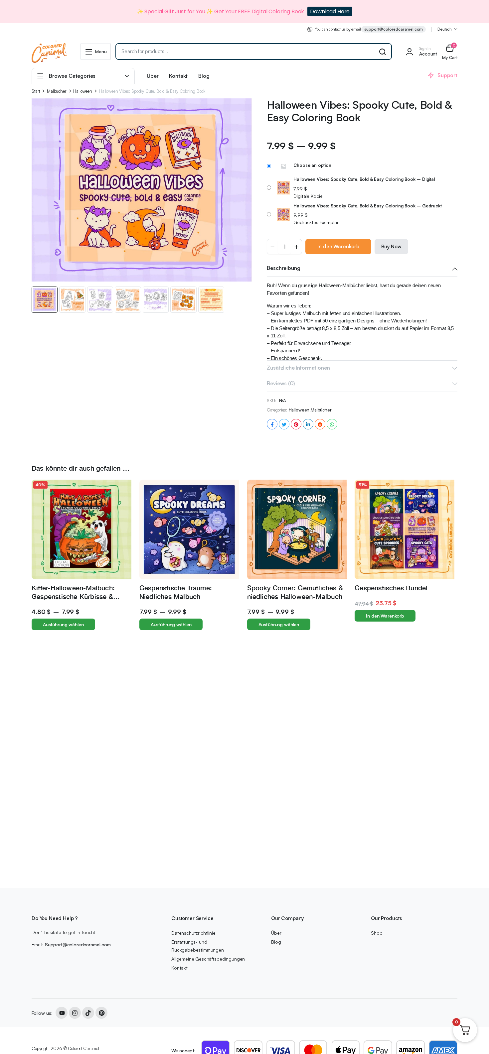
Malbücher (57, 91)
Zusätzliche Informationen (298, 367)
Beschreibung (283, 268)
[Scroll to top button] (474, 1039)
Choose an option (312, 165)
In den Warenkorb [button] (385, 616)
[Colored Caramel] (49, 51)
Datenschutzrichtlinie (193, 933)
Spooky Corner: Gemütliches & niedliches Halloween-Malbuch (295, 592)
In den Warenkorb (338, 246)
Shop (376, 933)
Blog (203, 75)
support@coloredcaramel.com (393, 29)
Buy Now (391, 246)
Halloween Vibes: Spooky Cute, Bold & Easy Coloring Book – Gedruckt (367, 205)
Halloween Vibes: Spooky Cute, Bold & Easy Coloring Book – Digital (364, 179)
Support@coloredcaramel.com (78, 944)
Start (36, 91)
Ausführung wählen (63, 624)
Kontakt (178, 75)
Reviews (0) (280, 383)
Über (152, 75)
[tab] (362, 268)
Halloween (82, 91)
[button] (449, 51)
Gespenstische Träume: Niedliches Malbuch (175, 592)
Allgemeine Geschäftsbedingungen (208, 959)
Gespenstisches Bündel (391, 587)
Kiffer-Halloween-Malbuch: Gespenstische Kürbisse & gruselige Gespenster (73, 596)
